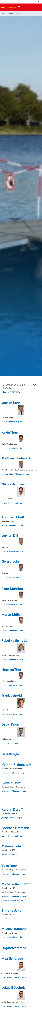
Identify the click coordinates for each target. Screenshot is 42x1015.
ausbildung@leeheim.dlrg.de (13, 685)
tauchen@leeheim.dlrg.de (12, 525)
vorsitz (10, 1006)
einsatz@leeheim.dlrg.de (11, 503)
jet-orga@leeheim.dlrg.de (12, 818)
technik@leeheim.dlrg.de (11, 743)
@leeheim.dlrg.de (20, 1006)
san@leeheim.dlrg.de (10, 854)
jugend (4, 1006)
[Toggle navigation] (19, 7)
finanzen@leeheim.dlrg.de (12, 630)
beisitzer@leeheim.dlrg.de (12, 551)
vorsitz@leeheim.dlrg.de (11, 422)
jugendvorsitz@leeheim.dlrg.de (14, 977)
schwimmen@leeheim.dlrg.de (13, 773)
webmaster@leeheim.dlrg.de (13, 714)
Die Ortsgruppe (10, 13)
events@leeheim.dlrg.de (11, 937)
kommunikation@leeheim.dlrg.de (15, 474)
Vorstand (18, 13)
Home (2, 13)
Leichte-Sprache (34, 2)
